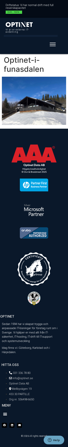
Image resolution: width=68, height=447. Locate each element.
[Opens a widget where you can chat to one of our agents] (53, 440)
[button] (5, 414)
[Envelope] (19, 425)
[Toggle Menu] (53, 44)
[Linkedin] (11, 425)
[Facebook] (4, 425)
